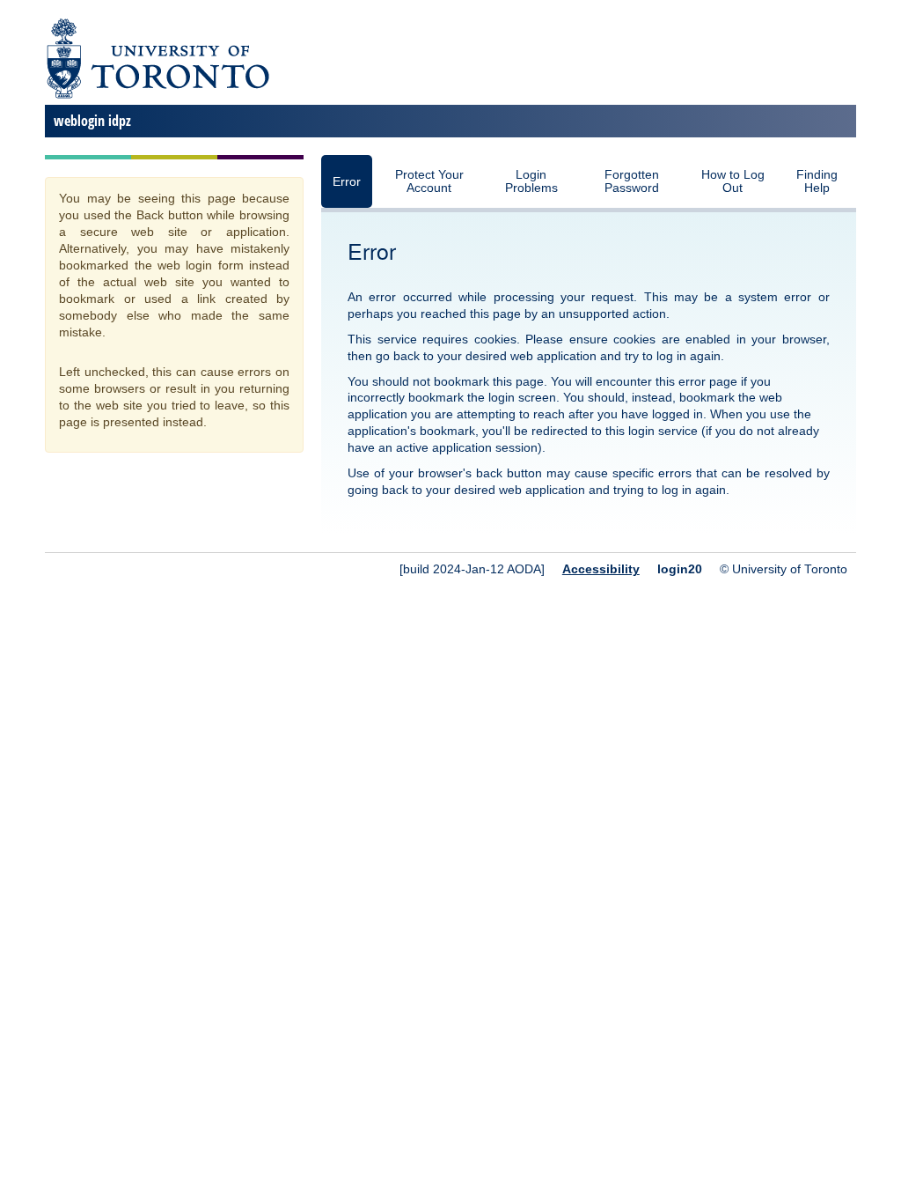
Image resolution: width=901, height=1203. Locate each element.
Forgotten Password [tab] (631, 181)
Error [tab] (347, 181)
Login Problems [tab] (531, 181)
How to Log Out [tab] (733, 181)
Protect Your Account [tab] (429, 181)
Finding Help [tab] (817, 181)
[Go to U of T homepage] (157, 95)
